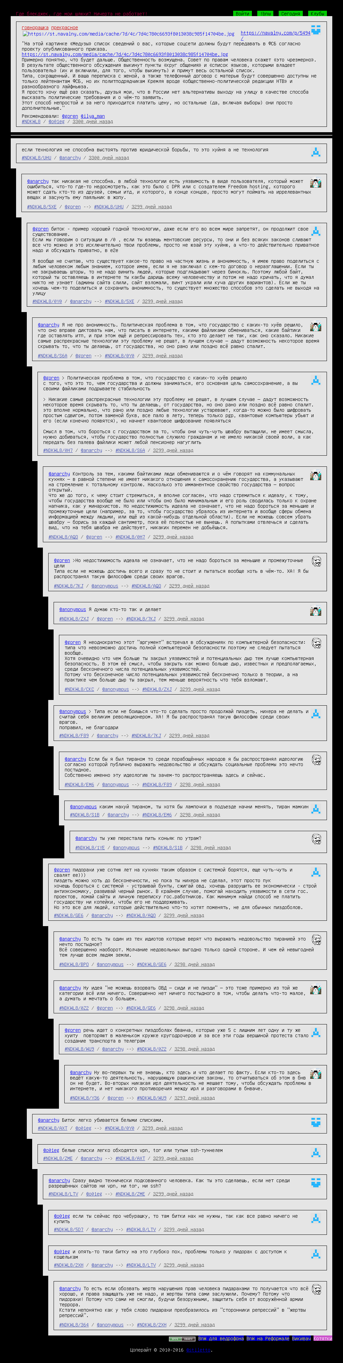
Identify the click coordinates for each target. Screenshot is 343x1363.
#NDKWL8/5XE (42, 206)
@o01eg (57, 121)
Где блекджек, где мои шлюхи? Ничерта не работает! (81, 13)
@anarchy (70, 157)
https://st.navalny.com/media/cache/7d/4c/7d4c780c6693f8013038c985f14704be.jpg (125, 54)
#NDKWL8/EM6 (79, 784)
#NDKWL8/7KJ (68, 585)
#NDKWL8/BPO (74, 964)
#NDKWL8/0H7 (58, 450)
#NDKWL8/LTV (63, 1193)
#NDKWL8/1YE (90, 847)
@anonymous (104, 585)
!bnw (265, 13)
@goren (70, 115)
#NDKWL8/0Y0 (47, 301)
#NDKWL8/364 (74, 1324)
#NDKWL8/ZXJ (74, 618)
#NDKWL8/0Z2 (74, 1007)
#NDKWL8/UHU (36, 157)
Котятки (323, 1338)
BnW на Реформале (268, 1338)
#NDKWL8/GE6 (68, 915)
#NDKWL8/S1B (84, 814)
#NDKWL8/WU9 (79, 1048)
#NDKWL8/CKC (79, 689)
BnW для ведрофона (221, 1338)
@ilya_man (93, 115)
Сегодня (290, 13)
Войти (242, 13)
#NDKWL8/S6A (52, 355)
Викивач (301, 1338)
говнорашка (35, 27)
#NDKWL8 (31, 121)
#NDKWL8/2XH (68, 1264)
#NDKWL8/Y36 (84, 1097)
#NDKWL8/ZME (58, 1158)
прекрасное (64, 27)
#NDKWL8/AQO (63, 536)
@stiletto (198, 1349)
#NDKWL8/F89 (74, 735)
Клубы (317, 13)
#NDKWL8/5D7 (68, 1229)
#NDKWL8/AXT (52, 1127)
